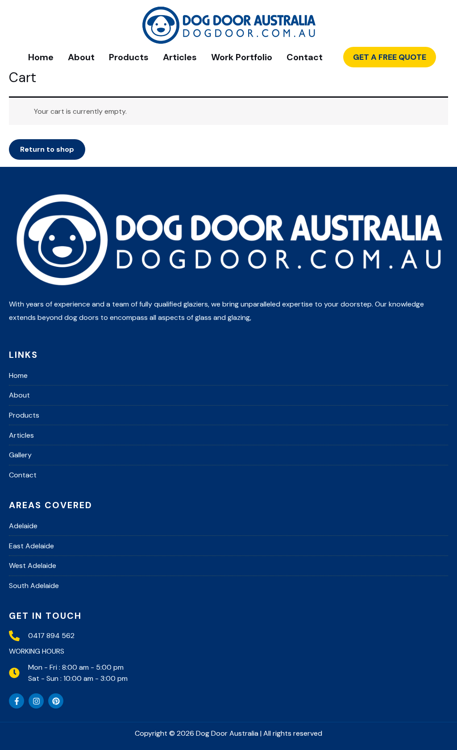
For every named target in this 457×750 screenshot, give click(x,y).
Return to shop (47, 149)
